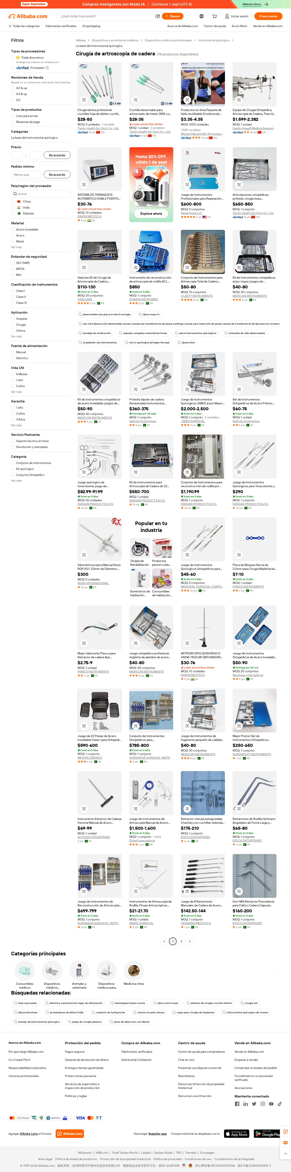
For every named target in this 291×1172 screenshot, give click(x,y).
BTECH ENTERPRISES (195, 837)
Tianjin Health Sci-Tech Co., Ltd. (98, 128)
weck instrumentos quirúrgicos (197, 333)
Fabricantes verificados (136, 1051)
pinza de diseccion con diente (132, 1021)
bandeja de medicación (97, 333)
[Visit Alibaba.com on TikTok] (279, 1103)
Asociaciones (243, 1088)
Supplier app (157, 1133)
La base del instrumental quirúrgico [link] (99, 46)
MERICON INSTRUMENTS (250, 296)
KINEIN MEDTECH (89, 216)
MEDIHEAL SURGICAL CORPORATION (203, 586)
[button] (157, 16)
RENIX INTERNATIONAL (93, 583)
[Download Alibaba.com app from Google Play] (268, 1133)
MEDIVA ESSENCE (90, 757)
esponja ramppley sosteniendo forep (145, 333)
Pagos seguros (75, 1051)
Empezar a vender (246, 1059)
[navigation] (41, 491)
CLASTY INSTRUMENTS (197, 296)
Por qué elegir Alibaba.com (26, 1051)
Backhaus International (248, 675)
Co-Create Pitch (19, 1059)
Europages (207, 1152)
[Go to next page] (190, 941)
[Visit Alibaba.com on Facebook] (237, 1103)
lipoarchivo (188, 342)
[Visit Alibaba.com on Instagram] (262, 1103)
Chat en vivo (186, 1059)
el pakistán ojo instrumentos (100, 342)
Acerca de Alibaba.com (25, 1042)
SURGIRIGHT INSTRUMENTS (252, 754)
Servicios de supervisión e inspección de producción (82, 1086)
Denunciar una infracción (195, 1096)
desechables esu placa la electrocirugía (107, 314)
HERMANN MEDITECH (196, 923)
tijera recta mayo (167, 1003)
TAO (179, 1152)
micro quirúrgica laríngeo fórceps (149, 342)
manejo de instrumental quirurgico (39, 1021)
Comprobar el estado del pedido (256, 1068)
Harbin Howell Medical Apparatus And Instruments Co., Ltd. (255, 128)
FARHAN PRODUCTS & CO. (95, 504)
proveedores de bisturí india (67, 1012)
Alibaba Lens (29, 1133)
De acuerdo (57, 155)
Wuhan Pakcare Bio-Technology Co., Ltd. (203, 133)
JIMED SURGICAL (193, 421)
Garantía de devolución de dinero (87, 1059)
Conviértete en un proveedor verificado (254, 1077)
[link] (285, 1131)
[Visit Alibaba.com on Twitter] (254, 1103)
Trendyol (191, 1152)
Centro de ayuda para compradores (201, 1051)
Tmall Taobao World (124, 1152)
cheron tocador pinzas (150, 1012)
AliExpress (85, 1152)
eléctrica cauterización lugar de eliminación (75, 1003)
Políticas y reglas (76, 1096)
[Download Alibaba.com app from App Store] (236, 1133)
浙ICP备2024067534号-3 (254, 1165)
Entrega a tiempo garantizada (84, 1068)
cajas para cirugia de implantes (196, 1012)
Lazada (145, 1152)
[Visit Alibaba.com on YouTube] (271, 1103)
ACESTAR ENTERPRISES (94, 837)
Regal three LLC (191, 213)
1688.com (101, 1152)
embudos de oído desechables (247, 333)
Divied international (142, 840)
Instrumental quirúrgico (214, 40)
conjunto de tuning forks (110, 1012)
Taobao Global (163, 1152)
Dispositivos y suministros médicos (115, 40)
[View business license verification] (184, 1165)
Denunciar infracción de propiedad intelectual (201, 1086)
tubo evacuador (27, 1003)
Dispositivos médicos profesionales (168, 40)
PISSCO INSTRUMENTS (248, 586)
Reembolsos (186, 1076)
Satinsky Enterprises (142, 421)
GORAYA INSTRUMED (143, 299)
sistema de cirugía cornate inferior (211, 1003)
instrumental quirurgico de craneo (247, 1012)
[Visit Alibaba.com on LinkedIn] (245, 1103)
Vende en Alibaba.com (249, 1051)
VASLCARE (85, 299)
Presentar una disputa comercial (199, 1068)
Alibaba (80, 40)
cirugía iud (251, 1003)
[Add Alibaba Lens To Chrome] (70, 1133)
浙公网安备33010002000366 (215, 1165)
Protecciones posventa (80, 1076)
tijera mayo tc (151, 314)
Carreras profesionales (24, 1076)
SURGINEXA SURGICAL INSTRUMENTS (151, 757)
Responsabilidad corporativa (27, 1068)
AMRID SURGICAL (141, 923)
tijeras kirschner (28, 1012)
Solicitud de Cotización (136, 1059)
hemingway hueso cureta (130, 1003)
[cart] (215, 17)
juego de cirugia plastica (87, 1021)
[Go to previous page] (164, 941)
